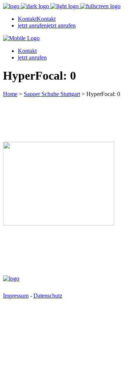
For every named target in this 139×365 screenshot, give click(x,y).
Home (10, 94)
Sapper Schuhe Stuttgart (52, 94)
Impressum (16, 295)
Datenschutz (47, 295)
